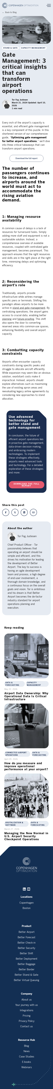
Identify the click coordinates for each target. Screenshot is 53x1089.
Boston (26, 908)
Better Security (26, 948)
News (27, 1051)
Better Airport (27, 932)
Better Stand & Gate (26, 974)
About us (26, 999)
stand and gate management (29, 307)
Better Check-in (26, 942)
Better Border (26, 969)
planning (7, 319)
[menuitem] (26, 904)
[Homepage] (21, 5)
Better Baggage (26, 964)
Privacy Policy (26, 1021)
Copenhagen (26, 902)
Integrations (26, 1010)
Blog (26, 1045)
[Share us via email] (33, 512)
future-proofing (25, 319)
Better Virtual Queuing (26, 980)
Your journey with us (26, 1005)
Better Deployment (26, 958)
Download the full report (26, 485)
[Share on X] (14, 512)
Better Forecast (26, 937)
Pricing (26, 1015)
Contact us (26, 1026)
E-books (26, 1061)
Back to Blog (11, 12)
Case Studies (26, 1056)
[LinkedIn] (24, 889)
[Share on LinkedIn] (24, 512)
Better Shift (26, 953)
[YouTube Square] (28, 889)
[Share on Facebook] (5, 512)
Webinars (26, 1067)
